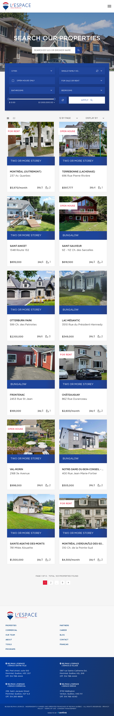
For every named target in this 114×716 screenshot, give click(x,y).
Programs (10, 649)
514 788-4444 (16, 676)
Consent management (66, 708)
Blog (62, 635)
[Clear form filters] (63, 100)
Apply (85, 100)
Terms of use (50, 708)
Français (64, 644)
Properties (11, 625)
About (9, 640)
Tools (9, 644)
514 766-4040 (70, 697)
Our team (10, 635)
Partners (64, 625)
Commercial (11, 630)
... (57, 583)
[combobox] (32, 70)
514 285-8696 (16, 697)
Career (63, 630)
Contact (64, 640)
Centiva (62, 712)
